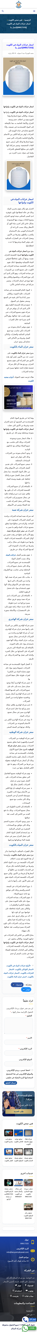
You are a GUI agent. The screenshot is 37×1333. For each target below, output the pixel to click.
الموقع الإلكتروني (25, 1059)
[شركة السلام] (18, 4)
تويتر (25, 989)
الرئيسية (27, 20)
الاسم (29, 1038)
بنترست (15, 1296)
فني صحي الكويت (15, 20)
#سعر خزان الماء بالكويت (17, 977)
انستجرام (18, 1291)
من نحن (29, 1314)
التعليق (29, 1016)
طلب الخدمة (19, 1111)
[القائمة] (34, 11)
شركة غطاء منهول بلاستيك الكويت (28, 1141)
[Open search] (3, 11)
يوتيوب (30, 1291)
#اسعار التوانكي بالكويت (24, 969)
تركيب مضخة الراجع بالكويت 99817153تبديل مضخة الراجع (8, 1194)
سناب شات (28, 1296)
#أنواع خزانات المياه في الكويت (19, 966)
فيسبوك (16, 985)
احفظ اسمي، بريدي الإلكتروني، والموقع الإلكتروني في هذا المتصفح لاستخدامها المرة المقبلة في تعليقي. (19, 1074)
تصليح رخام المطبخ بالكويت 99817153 (28, 1215)
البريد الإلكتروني (25, 1049)
